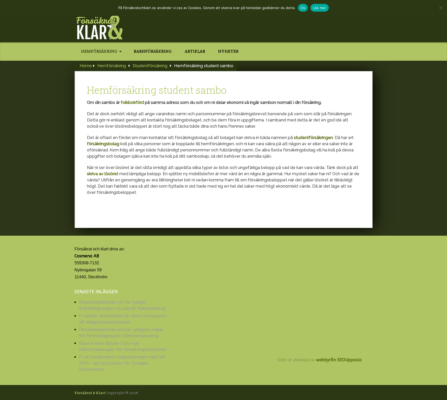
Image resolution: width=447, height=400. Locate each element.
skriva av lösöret (102, 173)
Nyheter (228, 51)
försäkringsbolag (103, 143)
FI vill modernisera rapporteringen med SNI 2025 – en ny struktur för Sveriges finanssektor (122, 363)
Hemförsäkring (99, 51)
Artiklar (195, 51)
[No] (440, 7)
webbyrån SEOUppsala (339, 359)
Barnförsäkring (153, 51)
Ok (303, 8)
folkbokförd (132, 102)
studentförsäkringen (313, 137)
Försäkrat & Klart (90, 392)
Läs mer (319, 8)
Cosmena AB (86, 255)
